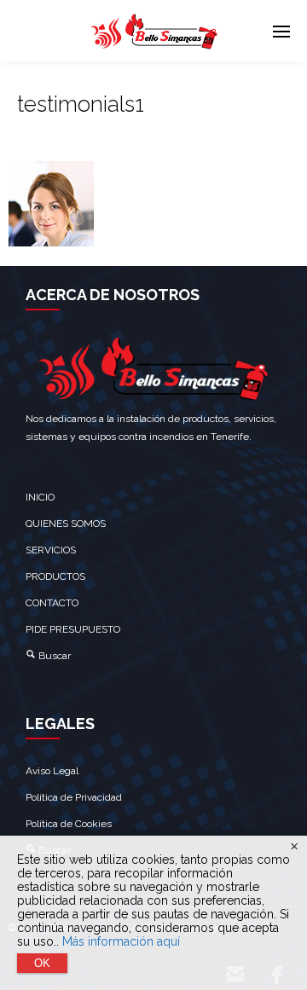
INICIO (40, 497)
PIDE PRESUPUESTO (73, 629)
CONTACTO (52, 603)
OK (42, 963)
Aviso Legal (52, 771)
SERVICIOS (51, 550)
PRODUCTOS (55, 576)
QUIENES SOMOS (66, 524)
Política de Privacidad (74, 797)
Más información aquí (121, 941)
